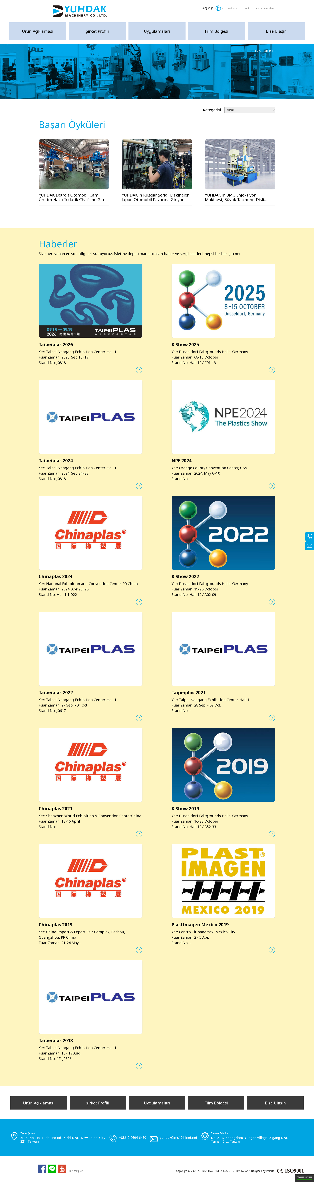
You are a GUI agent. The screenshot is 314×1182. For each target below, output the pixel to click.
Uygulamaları (157, 31)
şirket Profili (97, 31)
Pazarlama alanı (265, 8)
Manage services (304, 1177)
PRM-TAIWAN (242, 1171)
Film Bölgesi (216, 31)
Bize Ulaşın (276, 31)
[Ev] (80, 11)
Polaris (270, 1171)
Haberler (233, 8)
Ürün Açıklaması (37, 31)
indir (247, 8)
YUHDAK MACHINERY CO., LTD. (216, 1171)
